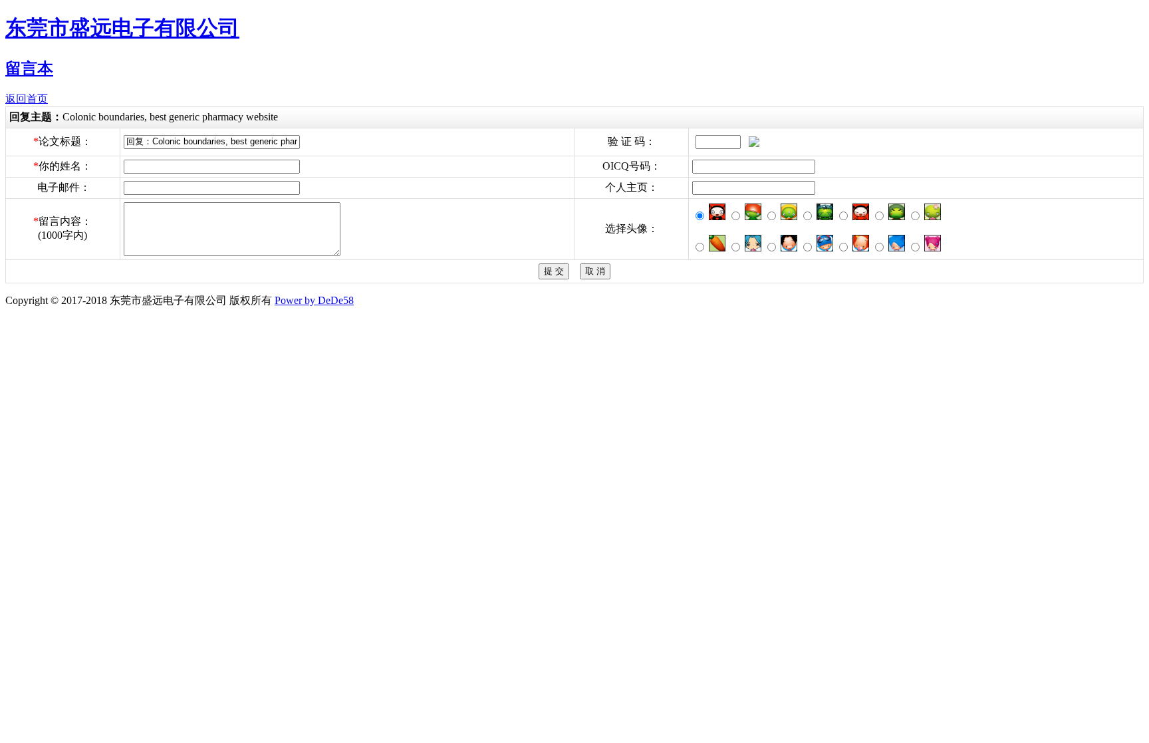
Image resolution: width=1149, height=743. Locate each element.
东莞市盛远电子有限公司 (122, 28)
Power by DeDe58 (314, 300)
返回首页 (26, 98)
